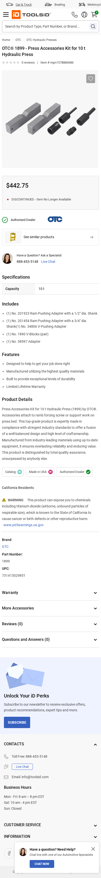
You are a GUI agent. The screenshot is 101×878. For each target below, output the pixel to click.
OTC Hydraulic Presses (41, 40)
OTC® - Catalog (13, 472)
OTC (18, 40)
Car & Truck (24, 4)
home (6, 40)
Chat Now (42, 864)
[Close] (93, 849)
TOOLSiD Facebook (9, 853)
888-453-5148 (27, 262)
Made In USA (40, 472)
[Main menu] (6, 14)
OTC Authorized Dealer (74, 472)
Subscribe (17, 722)
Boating (59, 4)
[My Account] (84, 14)
